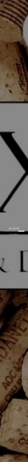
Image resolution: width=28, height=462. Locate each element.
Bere (5, 231)
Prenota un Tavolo (15, 231)
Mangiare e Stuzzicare (9, 231)
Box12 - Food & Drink (21, 231)
